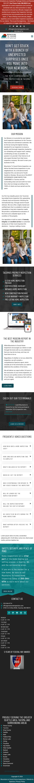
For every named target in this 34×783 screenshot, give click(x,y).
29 (28, 416)
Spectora (12, 781)
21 (13, 416)
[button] (25, 36)
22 (15, 416)
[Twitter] (13, 26)
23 (17, 416)
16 (31, 414)
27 (24, 416)
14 (28, 414)
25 (21, 416)
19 (10, 416)
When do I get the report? (13, 475)
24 (19, 416)
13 (26, 414)
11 (22, 414)
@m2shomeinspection (12, 771)
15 (30, 414)
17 (6, 416)
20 (12, 416)
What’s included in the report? (14, 467)
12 (24, 414)
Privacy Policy (20, 781)
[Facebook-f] (10, 26)
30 (30, 416)
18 (8, 416)
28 (26, 416)
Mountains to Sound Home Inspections (13, 779)
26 (22, 416)
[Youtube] (17, 26)
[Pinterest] (20, 26)
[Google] (24, 26)
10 (21, 414)
